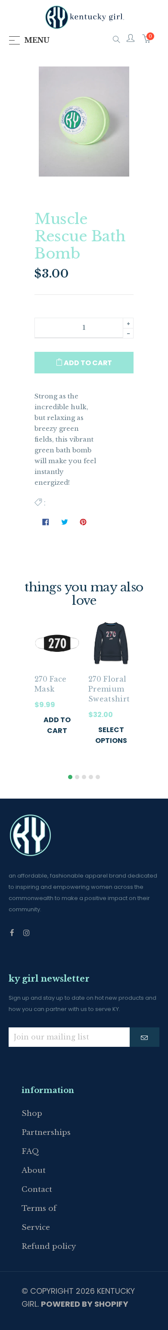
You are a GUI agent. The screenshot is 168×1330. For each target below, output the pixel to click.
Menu (37, 40)
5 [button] (98, 777)
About (34, 1170)
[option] (57, 686)
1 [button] (70, 777)
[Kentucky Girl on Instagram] (26, 933)
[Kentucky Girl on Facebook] (12, 933)
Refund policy (49, 1246)
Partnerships (46, 1132)
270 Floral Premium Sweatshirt (109, 689)
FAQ (30, 1151)
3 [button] (84, 777)
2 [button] (77, 777)
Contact (37, 1189)
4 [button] (91, 777)
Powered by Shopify (84, 1303)
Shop (32, 1113)
